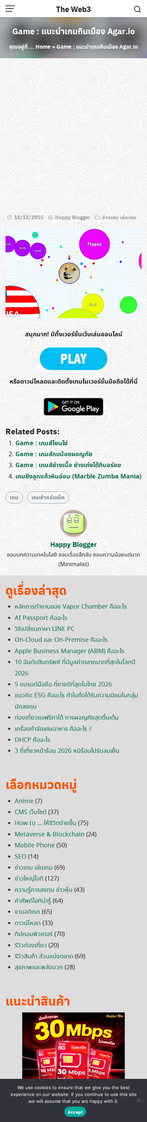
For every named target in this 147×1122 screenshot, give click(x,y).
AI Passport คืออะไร (41, 618)
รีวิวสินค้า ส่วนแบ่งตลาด (44, 956)
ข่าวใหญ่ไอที (29, 878)
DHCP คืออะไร (32, 740)
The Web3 (73, 8)
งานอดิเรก (27, 912)
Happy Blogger (72, 217)
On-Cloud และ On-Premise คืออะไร (61, 640)
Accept (75, 1112)
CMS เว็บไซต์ (30, 812)
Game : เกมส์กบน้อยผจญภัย (53, 454)
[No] (138, 1100)
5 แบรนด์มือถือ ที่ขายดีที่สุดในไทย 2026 (63, 684)
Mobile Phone (35, 845)
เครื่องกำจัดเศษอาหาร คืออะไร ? (53, 729)
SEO (20, 856)
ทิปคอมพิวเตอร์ (34, 934)
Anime (24, 801)
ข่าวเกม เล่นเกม (119, 217)
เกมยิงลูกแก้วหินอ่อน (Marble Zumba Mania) (78, 476)
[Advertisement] (73, 137)
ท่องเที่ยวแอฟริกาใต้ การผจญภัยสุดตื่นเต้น (67, 717)
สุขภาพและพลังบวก (39, 967)
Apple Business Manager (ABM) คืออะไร (69, 651)
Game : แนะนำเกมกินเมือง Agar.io (73, 31)
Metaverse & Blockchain (49, 834)
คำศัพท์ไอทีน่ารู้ (33, 901)
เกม (14, 497)
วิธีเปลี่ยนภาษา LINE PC (45, 629)
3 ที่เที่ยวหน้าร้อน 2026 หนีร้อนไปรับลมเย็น (67, 751)
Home (43, 46)
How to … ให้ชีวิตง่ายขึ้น (45, 823)
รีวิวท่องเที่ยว (31, 945)
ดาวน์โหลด (28, 923)
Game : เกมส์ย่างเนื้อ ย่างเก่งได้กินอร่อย (68, 465)
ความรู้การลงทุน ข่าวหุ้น (43, 890)
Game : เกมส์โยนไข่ (41, 443)
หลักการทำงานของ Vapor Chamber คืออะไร (71, 606)
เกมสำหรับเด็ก (48, 497)
